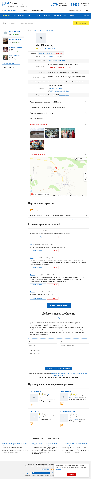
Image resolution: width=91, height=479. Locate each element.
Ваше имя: (32, 342)
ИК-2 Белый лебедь (67, 411)
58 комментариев (43, 399)
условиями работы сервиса (58, 373)
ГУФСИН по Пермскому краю (56, 60)
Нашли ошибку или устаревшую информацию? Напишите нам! (73, 219)
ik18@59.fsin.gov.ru (56, 88)
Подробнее (58, 469)
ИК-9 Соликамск (35, 391)
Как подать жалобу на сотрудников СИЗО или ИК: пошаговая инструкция (44, 444)
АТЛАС (18, 3)
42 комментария (73, 419)
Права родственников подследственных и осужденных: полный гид (14, 444)
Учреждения (6, 15)
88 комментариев (73, 397)
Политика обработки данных (40, 473)
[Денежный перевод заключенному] (31, 405)
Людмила (32, 275)
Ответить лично (53, 237)
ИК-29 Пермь (34, 411)
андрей (32, 244)
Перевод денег (37, 210)
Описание (33, 53)
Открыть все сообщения (58, 305)
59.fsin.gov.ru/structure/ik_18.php (59, 91)
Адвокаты (47, 15)
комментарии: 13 (64, 95)
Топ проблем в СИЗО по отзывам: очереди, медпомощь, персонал (74, 444)
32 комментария (43, 418)
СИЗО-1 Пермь (65, 391)
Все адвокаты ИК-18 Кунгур (11, 63)
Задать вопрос (25, 473)
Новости (30, 15)
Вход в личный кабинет (10, 10)
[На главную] (28, 30)
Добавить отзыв (51, 48)
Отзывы (49, 53)
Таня (31, 231)
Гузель (31, 258)
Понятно (71, 474)
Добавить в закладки (37, 10)
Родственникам (19, 15)
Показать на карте (61, 68)
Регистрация (25, 10)
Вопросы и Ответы (60, 15)
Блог (38, 15)
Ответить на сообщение (38, 237)
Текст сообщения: (34, 350)
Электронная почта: (67, 342)
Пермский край (49, 30)
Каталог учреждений (37, 30)
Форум (72, 15)
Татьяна (32, 292)
